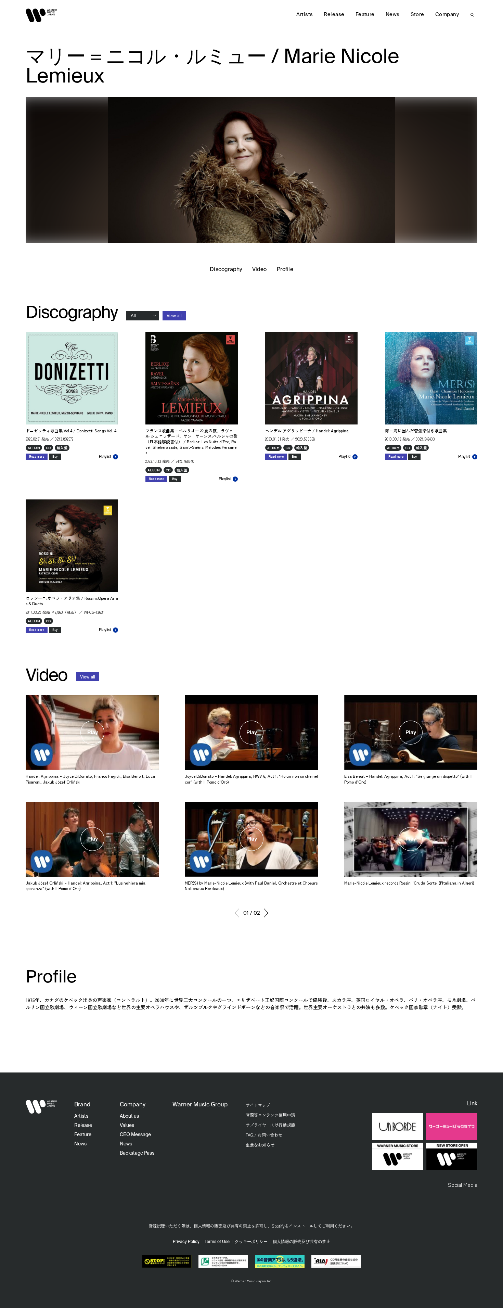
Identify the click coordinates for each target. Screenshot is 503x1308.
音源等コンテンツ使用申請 (270, 1115)
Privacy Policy (186, 1242)
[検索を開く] (472, 15)
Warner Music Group (200, 1105)
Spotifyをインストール (292, 1226)
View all (174, 315)
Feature (365, 14)
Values (127, 1125)
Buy (55, 456)
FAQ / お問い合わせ (264, 1135)
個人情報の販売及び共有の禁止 (222, 1226)
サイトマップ (258, 1105)
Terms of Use (217, 1242)
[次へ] (266, 913)
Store (417, 14)
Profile (285, 269)
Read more (36, 456)
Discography (226, 269)
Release (334, 14)
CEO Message (135, 1134)
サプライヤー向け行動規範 (270, 1125)
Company (447, 14)
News (393, 14)
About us (129, 1116)
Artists (304, 14)
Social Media (462, 1184)
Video (259, 269)
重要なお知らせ (260, 1144)
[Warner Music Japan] (41, 1107)
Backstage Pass (137, 1153)
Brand (82, 1105)
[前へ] (237, 913)
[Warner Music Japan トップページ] (41, 15)
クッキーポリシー (251, 1242)
